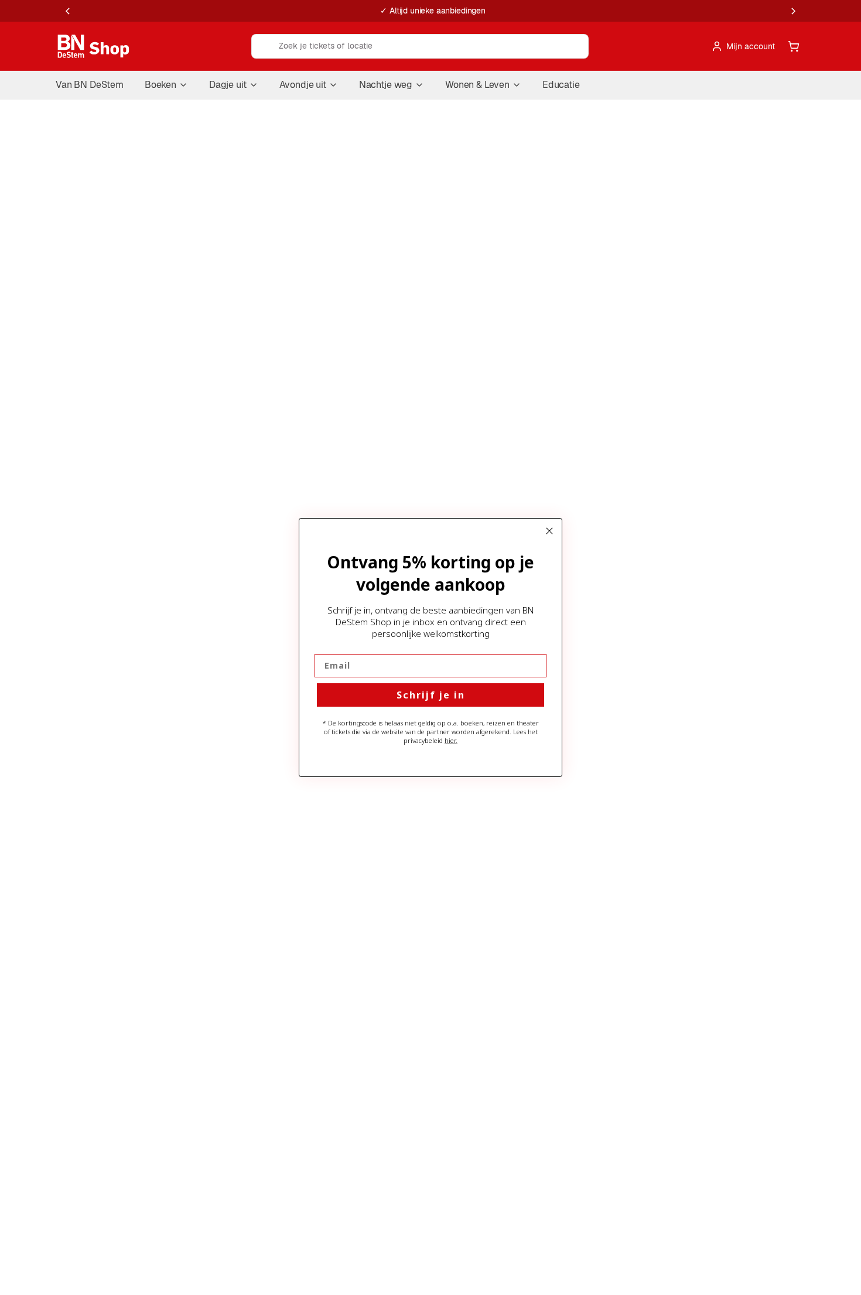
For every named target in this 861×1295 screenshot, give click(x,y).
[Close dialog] (549, 531)
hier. (451, 740)
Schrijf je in (431, 695)
